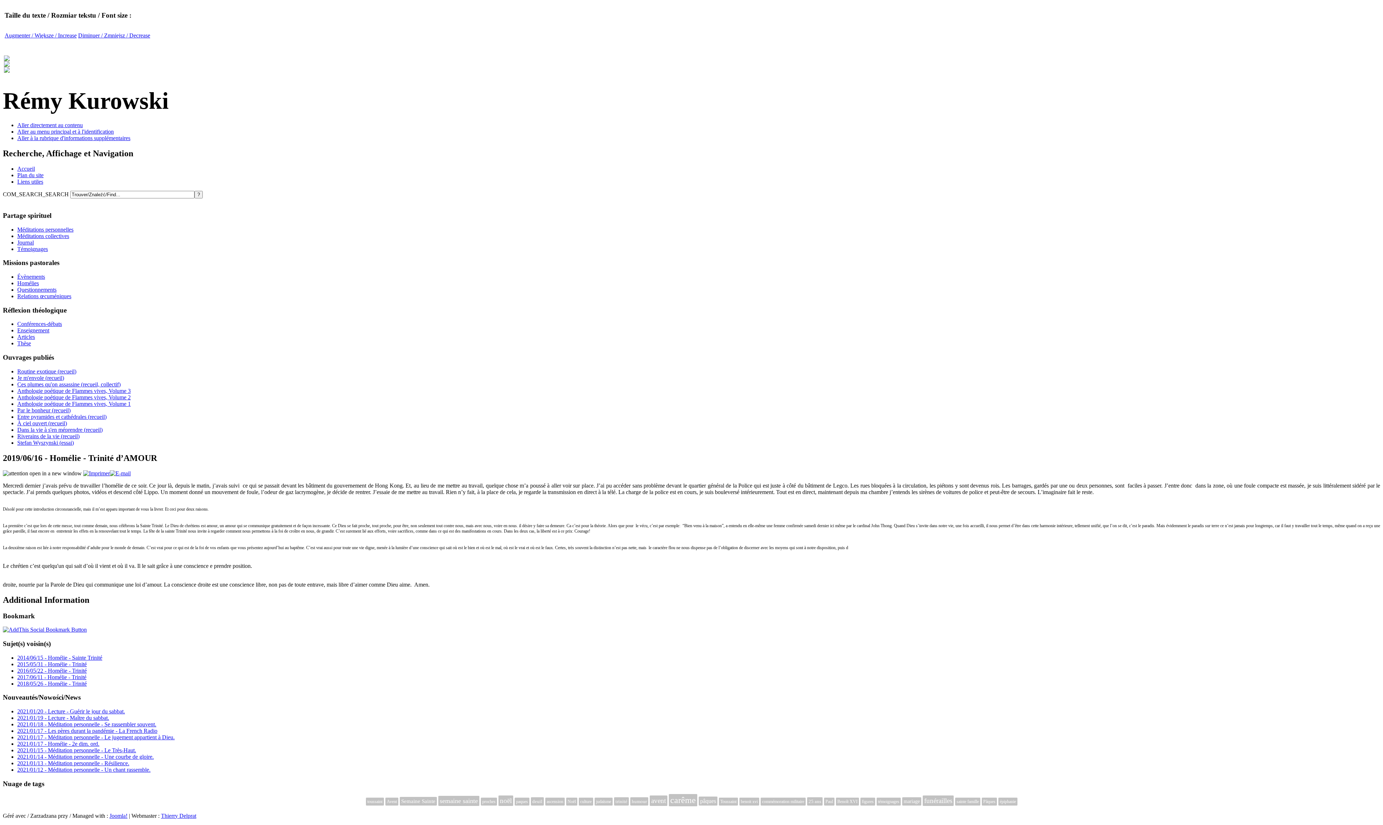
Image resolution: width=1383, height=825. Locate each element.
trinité (621, 801)
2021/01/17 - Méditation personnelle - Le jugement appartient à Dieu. (96, 737)
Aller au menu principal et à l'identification (65, 132)
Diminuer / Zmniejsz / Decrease (114, 35)
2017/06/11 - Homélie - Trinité (51, 677)
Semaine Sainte (418, 801)
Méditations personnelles (45, 230)
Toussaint (728, 801)
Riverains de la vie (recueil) (48, 436)
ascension (555, 801)
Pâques (989, 801)
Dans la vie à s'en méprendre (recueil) (60, 430)
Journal (25, 242)
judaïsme (603, 801)
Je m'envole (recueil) (40, 378)
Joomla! (118, 816)
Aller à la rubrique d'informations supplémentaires (73, 138)
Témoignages (32, 249)
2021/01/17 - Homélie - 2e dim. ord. (58, 744)
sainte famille (968, 801)
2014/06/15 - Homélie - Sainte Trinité (59, 658)
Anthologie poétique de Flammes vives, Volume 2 (74, 397)
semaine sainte (459, 800)
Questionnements (37, 290)
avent (658, 800)
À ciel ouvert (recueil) (42, 423)
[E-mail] (120, 473)
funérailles (938, 800)
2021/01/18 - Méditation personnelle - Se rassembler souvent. (86, 724)
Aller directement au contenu (50, 125)
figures (868, 801)
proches (489, 801)
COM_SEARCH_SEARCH (36, 194)
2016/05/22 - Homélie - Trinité (52, 671)
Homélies (28, 283)
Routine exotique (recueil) (46, 371)
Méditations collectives (43, 236)
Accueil (26, 169)
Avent (392, 801)
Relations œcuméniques (44, 296)
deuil (537, 801)
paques (522, 801)
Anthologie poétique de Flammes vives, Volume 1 (74, 404)
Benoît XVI (847, 801)
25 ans (815, 801)
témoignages (888, 801)
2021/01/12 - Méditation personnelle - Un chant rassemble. (84, 770)
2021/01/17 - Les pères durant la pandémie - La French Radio (87, 731)
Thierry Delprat (178, 816)
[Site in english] (7, 68)
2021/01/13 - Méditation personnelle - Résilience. (73, 763)
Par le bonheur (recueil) (44, 410)
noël (506, 800)
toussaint (374, 801)
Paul (829, 801)
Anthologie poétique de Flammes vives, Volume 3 (74, 391)
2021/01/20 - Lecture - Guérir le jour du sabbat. (71, 711)
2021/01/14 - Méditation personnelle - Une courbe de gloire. (85, 757)
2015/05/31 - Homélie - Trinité (52, 664)
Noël (572, 801)
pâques (708, 801)
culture (586, 801)
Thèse (24, 343)
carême (683, 800)
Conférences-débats (39, 324)
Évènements (31, 277)
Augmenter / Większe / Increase (41, 35)
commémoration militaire (783, 801)
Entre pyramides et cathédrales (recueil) (62, 417)
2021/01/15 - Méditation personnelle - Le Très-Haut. (76, 750)
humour (639, 801)
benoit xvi (749, 801)
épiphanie (1008, 801)
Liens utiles (30, 182)
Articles (26, 337)
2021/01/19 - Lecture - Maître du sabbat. (63, 718)
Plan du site (30, 175)
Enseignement (33, 330)
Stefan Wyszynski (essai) (45, 443)
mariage (912, 801)
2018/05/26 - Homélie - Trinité (52, 684)
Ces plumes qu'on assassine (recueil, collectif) (69, 384)
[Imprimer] (96, 473)
